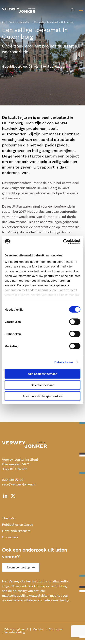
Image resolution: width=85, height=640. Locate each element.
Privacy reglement (16, 629)
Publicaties (55, 66)
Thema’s (8, 518)
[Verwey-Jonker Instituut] (18, 10)
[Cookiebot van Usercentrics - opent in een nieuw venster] (63, 241)
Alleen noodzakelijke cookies (42, 396)
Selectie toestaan (42, 385)
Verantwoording (14, 632)
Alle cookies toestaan (42, 373)
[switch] (74, 322)
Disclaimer (55, 629)
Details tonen (63, 362)
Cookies (38, 629)
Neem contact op (18, 567)
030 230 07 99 (12, 479)
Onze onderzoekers (16, 531)
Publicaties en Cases (17, 524)
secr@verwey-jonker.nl (19, 484)
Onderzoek (10, 537)
